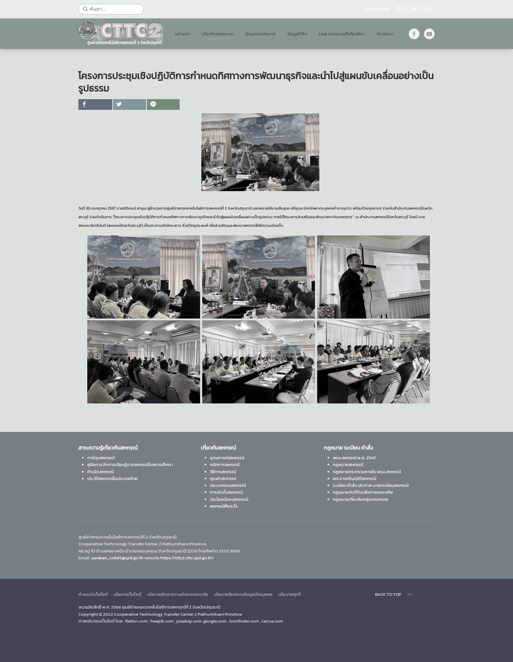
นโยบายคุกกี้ (289, 594)
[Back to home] (120, 33)
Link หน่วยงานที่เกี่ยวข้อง (342, 33)
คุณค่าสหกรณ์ (223, 478)
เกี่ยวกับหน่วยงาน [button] (217, 33)
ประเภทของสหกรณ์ (228, 485)
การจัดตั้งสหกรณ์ (226, 492)
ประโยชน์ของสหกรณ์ (229, 499)
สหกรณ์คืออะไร (224, 506)
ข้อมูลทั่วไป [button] (297, 33)
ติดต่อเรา (385, 33)
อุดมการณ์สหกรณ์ (227, 457)
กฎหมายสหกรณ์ (348, 464)
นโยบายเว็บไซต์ (127, 594)
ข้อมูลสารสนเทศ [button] (260, 33)
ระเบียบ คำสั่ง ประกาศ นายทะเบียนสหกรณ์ (370, 485)
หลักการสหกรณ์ (225, 464)
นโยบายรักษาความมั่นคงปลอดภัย (177, 594)
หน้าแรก (182, 33)
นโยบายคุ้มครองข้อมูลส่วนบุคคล (243, 594)
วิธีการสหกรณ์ (223, 471)
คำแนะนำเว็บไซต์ (93, 594)
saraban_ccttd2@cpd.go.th (117, 557)
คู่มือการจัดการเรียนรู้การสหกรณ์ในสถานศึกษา (130, 464)
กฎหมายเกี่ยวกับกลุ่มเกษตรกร (360, 499)
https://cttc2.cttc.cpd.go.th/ (187, 557)
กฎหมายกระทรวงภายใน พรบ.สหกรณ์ (367, 471)
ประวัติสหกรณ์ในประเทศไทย (112, 478)
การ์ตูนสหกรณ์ (101, 457)
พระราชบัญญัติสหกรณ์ (354, 478)
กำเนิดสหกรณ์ (100, 471)
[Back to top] (410, 595)
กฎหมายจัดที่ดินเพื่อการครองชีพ (363, 492)
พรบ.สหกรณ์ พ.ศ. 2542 (354, 457)
